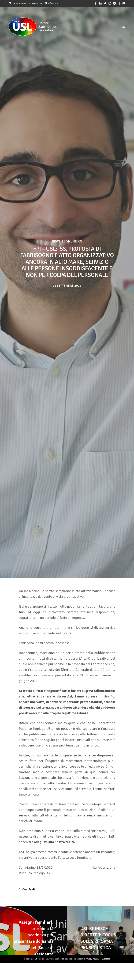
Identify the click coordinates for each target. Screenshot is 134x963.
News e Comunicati (67, 241)
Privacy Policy (92, 959)
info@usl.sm (53, 3)
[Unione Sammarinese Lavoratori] (33, 26)
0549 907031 (37, 3)
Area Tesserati (19, 3)
